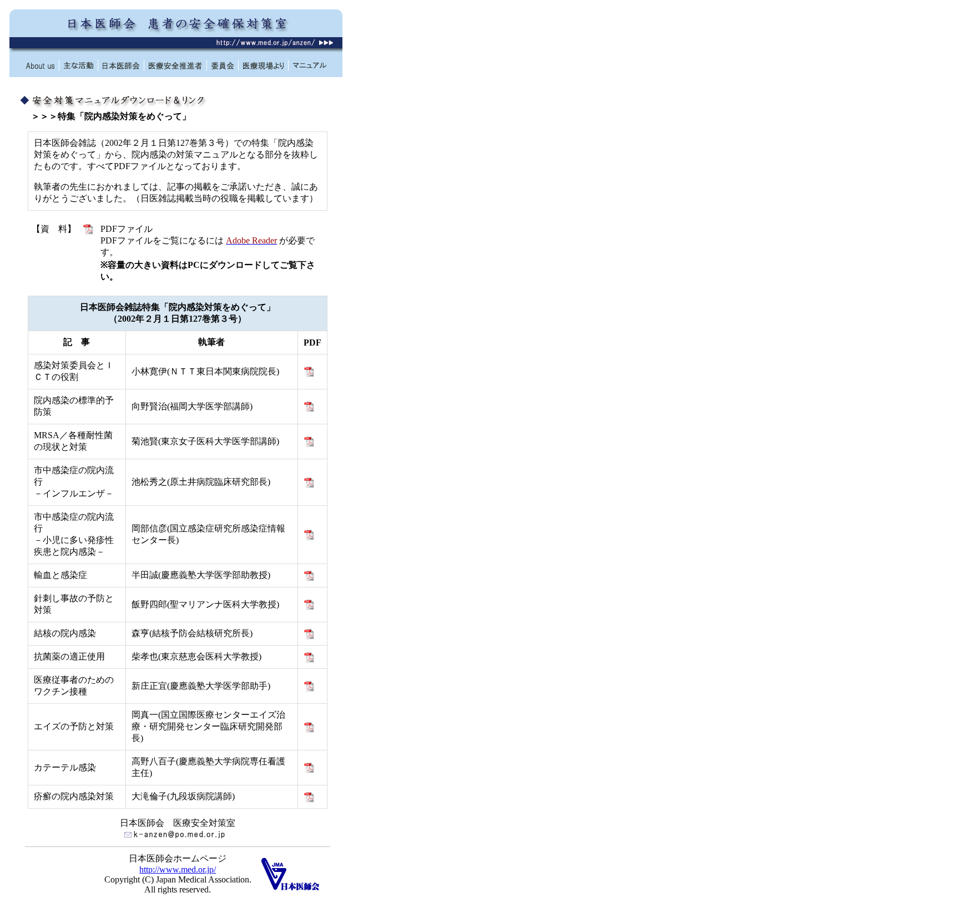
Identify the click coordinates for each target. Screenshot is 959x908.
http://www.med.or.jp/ (177, 869)
